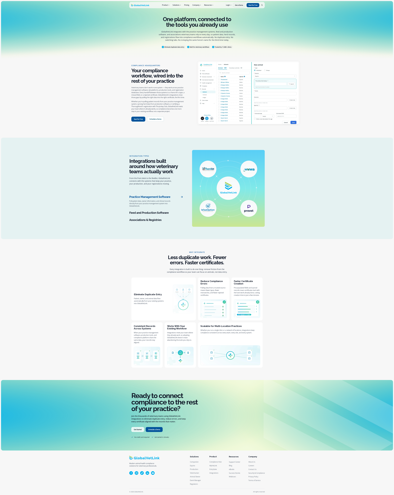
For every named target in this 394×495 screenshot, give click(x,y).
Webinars (232, 477)
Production (194, 469)
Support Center (234, 462)
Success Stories (234, 473)
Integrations (213, 473)
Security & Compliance (256, 473)
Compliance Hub (215, 462)
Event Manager (195, 480)
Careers (251, 465)
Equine (192, 465)
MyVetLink (213, 465)
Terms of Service (254, 480)
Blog (230, 465)
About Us (251, 462)
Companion (194, 462)
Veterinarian (194, 473)
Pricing (186, 5)
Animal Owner (195, 477)
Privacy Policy (253, 477)
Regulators (194, 484)
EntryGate (213, 469)
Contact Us (252, 469)
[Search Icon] (262, 5)
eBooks (231, 469)
